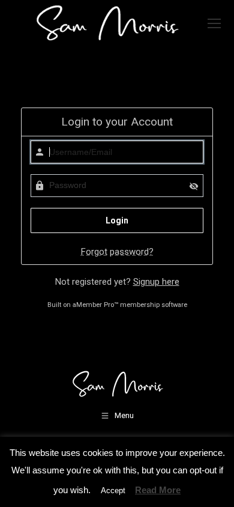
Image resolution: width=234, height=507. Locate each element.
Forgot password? (117, 251)
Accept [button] (113, 490)
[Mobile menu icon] (214, 23)
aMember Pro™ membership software (130, 305)
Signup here (156, 281)
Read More (158, 490)
